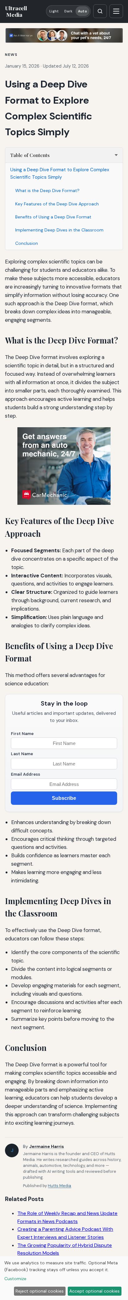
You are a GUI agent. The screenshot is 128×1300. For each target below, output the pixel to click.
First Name (22, 733)
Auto (82, 11)
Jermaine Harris (46, 1146)
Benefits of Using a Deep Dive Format (53, 217)
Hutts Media (59, 1185)
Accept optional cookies (94, 1291)
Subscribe (64, 798)
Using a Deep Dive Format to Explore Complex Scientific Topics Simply (59, 173)
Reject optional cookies (40, 1291)
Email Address (25, 774)
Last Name (22, 753)
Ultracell (16, 11)
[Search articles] (100, 11)
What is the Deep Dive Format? (47, 190)
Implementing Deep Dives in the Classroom (59, 230)
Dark (68, 11)
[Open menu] (116, 11)
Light (54, 11)
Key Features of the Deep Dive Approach (57, 204)
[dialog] (64, 1278)
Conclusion (26, 243)
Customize (15, 1278)
